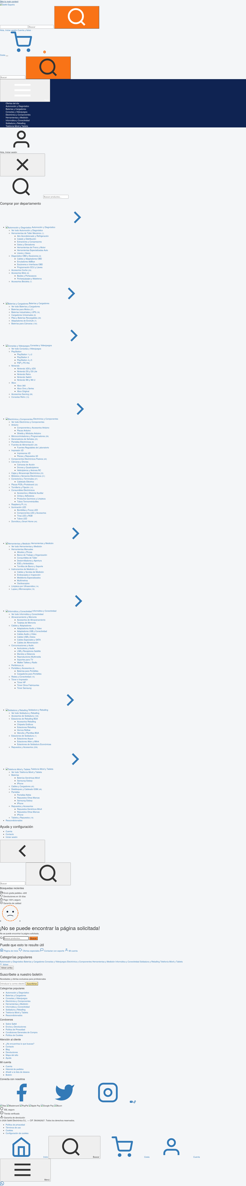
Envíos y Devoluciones (16, 1026)
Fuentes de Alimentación (24, 444)
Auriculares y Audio (25, 648)
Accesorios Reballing (26, 721)
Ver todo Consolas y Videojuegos (26, 348)
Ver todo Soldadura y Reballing (25, 713)
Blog (8, 1049)
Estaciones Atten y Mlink (28, 741)
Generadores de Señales (24, 439)
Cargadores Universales (23, 315)
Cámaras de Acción (26, 464)
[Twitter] (65, 1102)
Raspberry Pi (19, 504)
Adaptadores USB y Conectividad (32, 631)
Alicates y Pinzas (24, 552)
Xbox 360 (21, 385)
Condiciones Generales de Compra (21, 1032)
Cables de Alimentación (27, 642)
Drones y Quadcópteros (28, 467)
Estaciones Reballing (26, 727)
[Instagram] (108, 1102)
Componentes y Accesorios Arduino (33, 427)
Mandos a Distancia (26, 653)
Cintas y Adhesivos (25, 495)
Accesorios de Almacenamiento (31, 619)
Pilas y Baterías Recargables (26, 317)
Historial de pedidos (14, 1069)
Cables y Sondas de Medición (30, 571)
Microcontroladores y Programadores (30, 436)
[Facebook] (21, 1102)
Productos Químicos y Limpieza (31, 498)
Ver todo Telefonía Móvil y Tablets (26, 772)
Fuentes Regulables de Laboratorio (33, 447)
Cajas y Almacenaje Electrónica (27, 473)
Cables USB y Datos (26, 636)
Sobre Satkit (11, 1023)
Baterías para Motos (22, 309)
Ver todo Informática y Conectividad (27, 614)
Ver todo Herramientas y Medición (26, 546)
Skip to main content (9, 1)
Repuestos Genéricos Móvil (29, 809)
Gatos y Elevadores (26, 244)
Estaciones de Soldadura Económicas (34, 744)
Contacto (10, 1046)
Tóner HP (21, 682)
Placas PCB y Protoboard (24, 484)
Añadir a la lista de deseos (17, 1072)
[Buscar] (76, 17)
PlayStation (16, 351)
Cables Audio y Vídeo (26, 634)
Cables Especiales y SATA (29, 639)
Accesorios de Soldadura (25, 715)
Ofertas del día (12, 103)
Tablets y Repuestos (22, 817)
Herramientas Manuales (22, 549)
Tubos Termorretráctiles (28, 501)
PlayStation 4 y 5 (24, 360)
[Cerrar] (22, 165)
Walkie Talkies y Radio (27, 662)
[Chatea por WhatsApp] (2, 1184)
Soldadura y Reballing (15, 123)
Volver (5, 964)
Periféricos (17, 665)
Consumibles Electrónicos (23, 490)
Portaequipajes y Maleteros (29, 278)
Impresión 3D (17, 450)
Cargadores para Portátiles (29, 673)
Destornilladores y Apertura (29, 560)
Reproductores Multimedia (29, 656)
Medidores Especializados (29, 577)
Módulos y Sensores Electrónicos (28, 475)
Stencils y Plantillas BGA (28, 732)
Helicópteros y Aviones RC (29, 470)
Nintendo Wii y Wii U (26, 379)
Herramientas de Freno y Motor (31, 247)
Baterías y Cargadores (16, 109)
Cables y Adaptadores (21, 625)
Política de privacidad (15, 1124)
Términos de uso (13, 1127)
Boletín (9, 1074)
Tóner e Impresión (19, 679)
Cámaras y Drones (19, 461)
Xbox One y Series (25, 388)
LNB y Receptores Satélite (29, 651)
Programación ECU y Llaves (29, 267)
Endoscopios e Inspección (29, 574)
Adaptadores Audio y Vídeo (29, 628)
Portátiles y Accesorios (22, 668)
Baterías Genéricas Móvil (28, 777)
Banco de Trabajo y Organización (32, 554)
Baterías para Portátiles (27, 670)
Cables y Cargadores (22, 786)
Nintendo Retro (24, 374)
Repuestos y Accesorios (24, 747)
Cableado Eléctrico (25, 481)
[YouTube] (131, 1102)
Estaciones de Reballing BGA (24, 718)
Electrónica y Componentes (18, 114)
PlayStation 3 (23, 357)
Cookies (9, 1130)
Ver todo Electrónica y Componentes (27, 421)
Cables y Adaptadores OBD (29, 258)
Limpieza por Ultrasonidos (25, 586)
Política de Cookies (14, 1035)
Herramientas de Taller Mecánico (27, 233)
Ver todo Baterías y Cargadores (25, 306)
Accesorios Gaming (22, 394)
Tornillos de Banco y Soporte (30, 566)
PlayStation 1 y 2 (24, 354)
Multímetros (22, 580)
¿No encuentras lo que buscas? (20, 1043)
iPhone (20, 783)
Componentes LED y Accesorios (31, 512)
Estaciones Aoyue (25, 738)
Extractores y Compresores (29, 241)
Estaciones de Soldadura (24, 735)
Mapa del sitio (12, 1055)
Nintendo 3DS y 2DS (26, 368)
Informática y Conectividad (18, 120)
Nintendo (15, 365)
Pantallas (15, 792)
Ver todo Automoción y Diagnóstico (27, 230)
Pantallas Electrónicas (22, 441)
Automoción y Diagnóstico (17, 106)
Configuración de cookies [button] (17, 1133)
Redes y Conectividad (23, 676)
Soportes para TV (25, 659)
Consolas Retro (20, 396)
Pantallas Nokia (24, 794)
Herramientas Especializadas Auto (32, 250)
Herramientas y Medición (17, 117)
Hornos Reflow (23, 730)
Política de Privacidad (15, 1029)
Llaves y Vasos (23, 253)
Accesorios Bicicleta (21, 281)
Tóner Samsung (24, 688)
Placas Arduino (24, 430)
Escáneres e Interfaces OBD (30, 264)
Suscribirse (32, 983)
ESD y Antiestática (25, 563)
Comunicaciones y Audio (22, 645)
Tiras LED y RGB (24, 515)
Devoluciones (12, 1052)
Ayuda (8, 1057)
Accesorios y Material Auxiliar (30, 493)
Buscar (33, 938)
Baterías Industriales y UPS (25, 312)
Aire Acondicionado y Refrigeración (33, 236)
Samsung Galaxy (24, 780)
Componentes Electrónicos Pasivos (29, 458)
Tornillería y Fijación (22, 487)
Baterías (15, 774)
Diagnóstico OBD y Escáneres (26, 255)
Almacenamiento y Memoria (24, 617)
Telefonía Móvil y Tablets (17, 126)
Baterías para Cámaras (24, 323)
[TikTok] (134, 1102)
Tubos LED (22, 518)
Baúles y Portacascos (26, 275)
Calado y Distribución (26, 238)
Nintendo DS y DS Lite (27, 371)
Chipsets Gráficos (25, 724)
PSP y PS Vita (23, 362)
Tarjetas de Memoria (26, 622)
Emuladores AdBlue (26, 261)
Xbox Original (23, 391)
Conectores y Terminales (24, 478)
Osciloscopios (23, 583)
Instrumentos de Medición (24, 569)
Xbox (13, 382)
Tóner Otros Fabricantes (28, 685)
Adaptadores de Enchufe (23, 320)
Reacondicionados (14, 1015)
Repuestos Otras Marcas (28, 797)
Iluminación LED (18, 507)
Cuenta (9, 1066)
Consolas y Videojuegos (16, 111)
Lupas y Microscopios (23, 589)
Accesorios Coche (21, 270)
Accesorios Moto (20, 272)
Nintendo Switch (24, 377)
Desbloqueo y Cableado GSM (26, 789)
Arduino (14, 424)
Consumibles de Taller (27, 557)
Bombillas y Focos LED (27, 510)
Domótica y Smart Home (24, 521)
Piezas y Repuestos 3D (27, 456)
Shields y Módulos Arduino (29, 433)
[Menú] (7, 55)
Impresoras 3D (23, 453)
